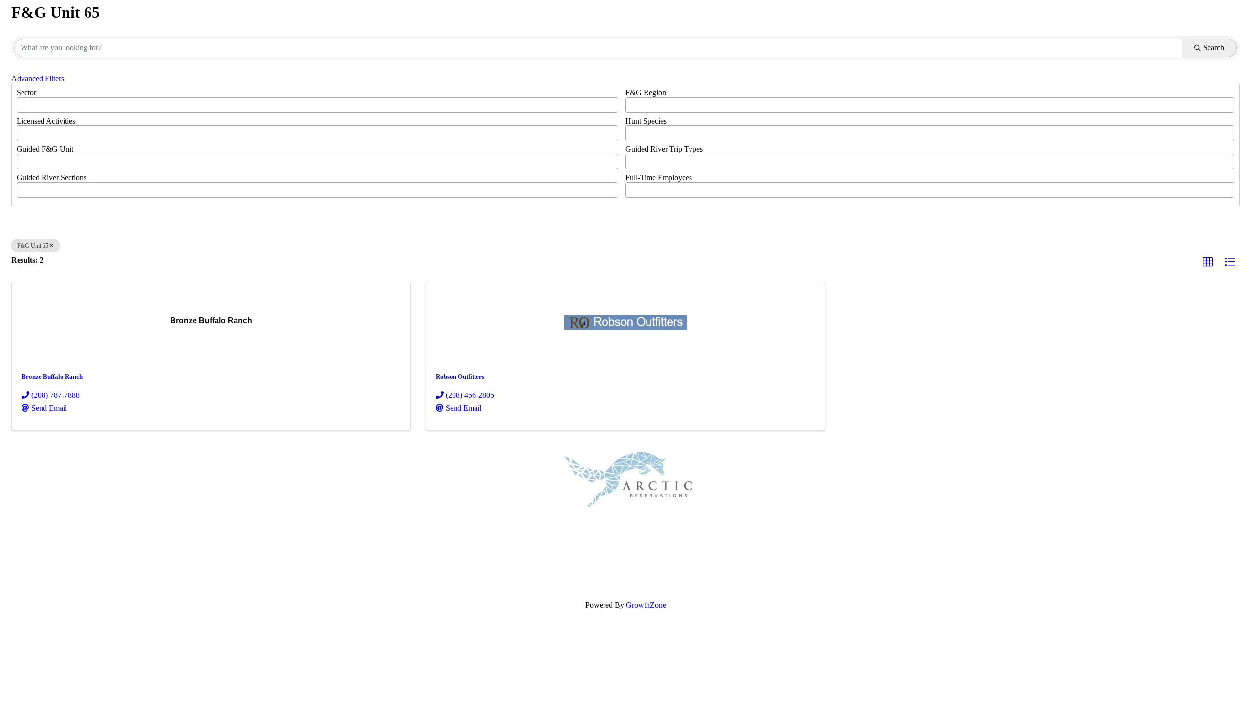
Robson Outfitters (460, 376)
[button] (1208, 262)
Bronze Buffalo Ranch (52, 376)
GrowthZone (646, 605)
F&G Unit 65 (32, 245)
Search (1213, 47)
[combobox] (317, 105)
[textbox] (22, 102)
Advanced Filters (37, 78)
